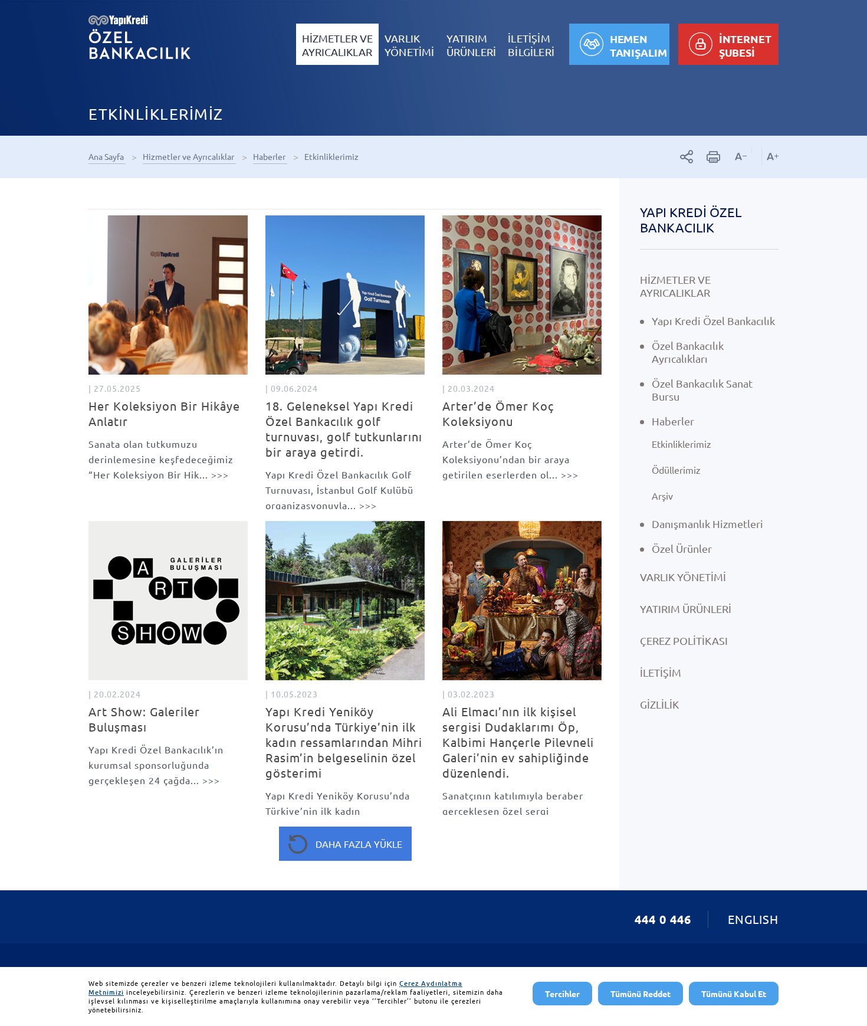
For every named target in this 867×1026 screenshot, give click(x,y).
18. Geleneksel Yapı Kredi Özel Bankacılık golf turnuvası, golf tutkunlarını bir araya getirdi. (343, 428)
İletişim (660, 672)
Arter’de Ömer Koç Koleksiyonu (498, 413)
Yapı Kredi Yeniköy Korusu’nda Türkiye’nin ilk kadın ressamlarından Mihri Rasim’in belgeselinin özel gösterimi (343, 742)
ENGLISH (753, 919)
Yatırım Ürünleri (685, 608)
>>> (161, 459)
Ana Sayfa (107, 156)
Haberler (270, 156)
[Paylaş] (687, 156)
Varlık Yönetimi (683, 577)
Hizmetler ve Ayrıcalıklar (189, 156)
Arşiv (662, 495)
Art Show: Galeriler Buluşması (144, 719)
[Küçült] (740, 156)
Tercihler (562, 993)
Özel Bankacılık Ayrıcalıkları (688, 352)
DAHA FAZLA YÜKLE (359, 844)
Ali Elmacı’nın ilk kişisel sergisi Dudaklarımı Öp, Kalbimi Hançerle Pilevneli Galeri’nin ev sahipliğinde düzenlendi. (518, 742)
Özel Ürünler (682, 548)
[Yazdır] (713, 156)
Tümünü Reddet (640, 993)
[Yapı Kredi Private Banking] (139, 37)
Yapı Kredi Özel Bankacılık (690, 219)
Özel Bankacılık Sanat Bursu (702, 389)
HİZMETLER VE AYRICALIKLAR (675, 286)
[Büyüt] (770, 156)
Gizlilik (659, 704)
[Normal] (756, 150)
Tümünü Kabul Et (733, 993)
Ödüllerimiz (676, 470)
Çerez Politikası (684, 640)
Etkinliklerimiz (332, 156)
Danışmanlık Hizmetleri (707, 523)
